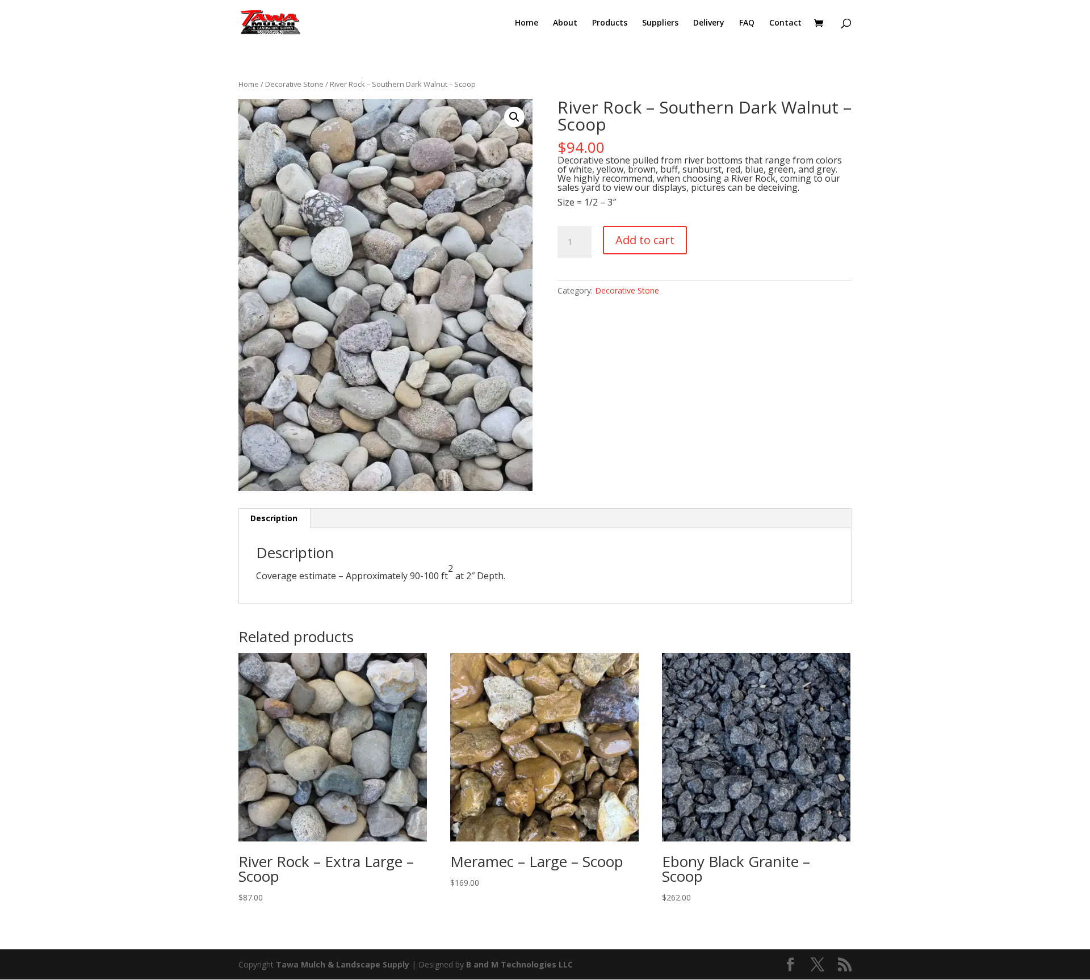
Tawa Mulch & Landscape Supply (344, 964)
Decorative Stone (294, 84)
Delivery (708, 23)
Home (526, 23)
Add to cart (644, 240)
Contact (785, 23)
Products (609, 23)
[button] (514, 117)
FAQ (746, 23)
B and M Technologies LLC (519, 964)
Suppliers (660, 23)
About (565, 23)
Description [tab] (273, 518)
